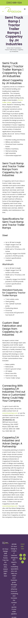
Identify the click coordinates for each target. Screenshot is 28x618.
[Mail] (22, 562)
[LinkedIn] (24, 555)
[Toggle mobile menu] (25, 9)
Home (8, 48)
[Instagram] (24, 558)
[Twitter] (20, 558)
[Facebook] (20, 555)
